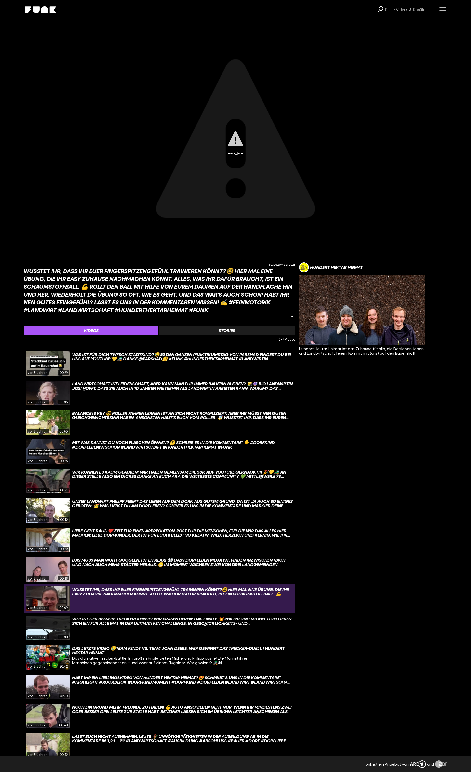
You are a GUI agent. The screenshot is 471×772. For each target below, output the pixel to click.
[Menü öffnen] (442, 9)
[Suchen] (380, 9)
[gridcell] (159, 363)
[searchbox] (410, 10)
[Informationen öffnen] (292, 317)
